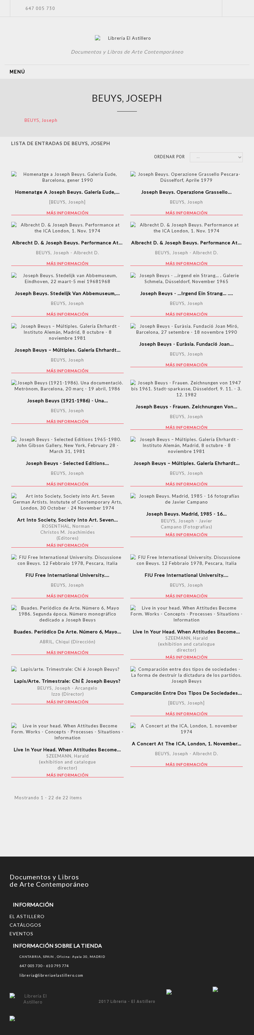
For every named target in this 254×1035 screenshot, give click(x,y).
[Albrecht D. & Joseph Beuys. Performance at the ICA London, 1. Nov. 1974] (67, 228)
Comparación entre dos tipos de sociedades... (186, 693)
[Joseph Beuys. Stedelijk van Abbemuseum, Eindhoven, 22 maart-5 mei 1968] (67, 278)
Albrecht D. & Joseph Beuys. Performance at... (67, 242)
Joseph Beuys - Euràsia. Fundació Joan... (186, 344)
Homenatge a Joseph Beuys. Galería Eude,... (67, 192)
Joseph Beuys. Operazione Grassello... (186, 192)
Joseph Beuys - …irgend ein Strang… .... (186, 293)
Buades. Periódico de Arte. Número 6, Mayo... (67, 631)
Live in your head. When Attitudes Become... (186, 631)
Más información (68, 213)
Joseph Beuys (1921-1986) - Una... (67, 400)
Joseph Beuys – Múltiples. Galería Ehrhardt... (68, 350)
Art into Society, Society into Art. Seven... (67, 519)
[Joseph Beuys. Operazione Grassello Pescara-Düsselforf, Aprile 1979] (186, 177)
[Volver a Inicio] (10, 120)
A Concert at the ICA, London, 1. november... (186, 743)
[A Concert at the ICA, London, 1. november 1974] (186, 729)
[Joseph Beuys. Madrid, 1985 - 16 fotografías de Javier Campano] (186, 499)
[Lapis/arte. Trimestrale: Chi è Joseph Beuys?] (67, 669)
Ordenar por (169, 157)
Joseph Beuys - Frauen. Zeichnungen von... (186, 406)
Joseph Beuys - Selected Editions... (67, 463)
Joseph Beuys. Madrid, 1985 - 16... (186, 514)
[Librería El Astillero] (127, 39)
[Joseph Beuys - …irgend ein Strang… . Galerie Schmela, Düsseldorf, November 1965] (186, 278)
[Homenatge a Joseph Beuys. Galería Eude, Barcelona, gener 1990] (67, 177)
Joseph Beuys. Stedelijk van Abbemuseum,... (67, 293)
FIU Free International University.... (67, 575)
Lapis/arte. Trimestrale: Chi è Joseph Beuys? (67, 681)
